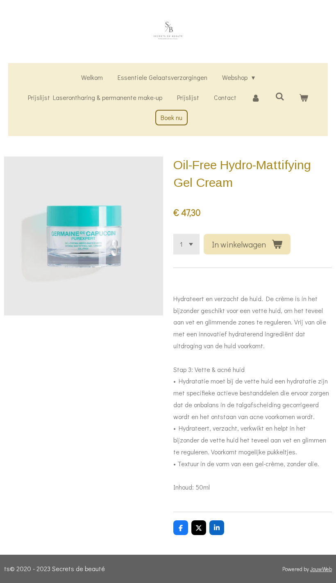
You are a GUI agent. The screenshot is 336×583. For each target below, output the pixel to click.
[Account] (256, 98)
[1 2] (186, 244)
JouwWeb (321, 569)
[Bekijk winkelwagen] (303, 98)
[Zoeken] (279, 96)
